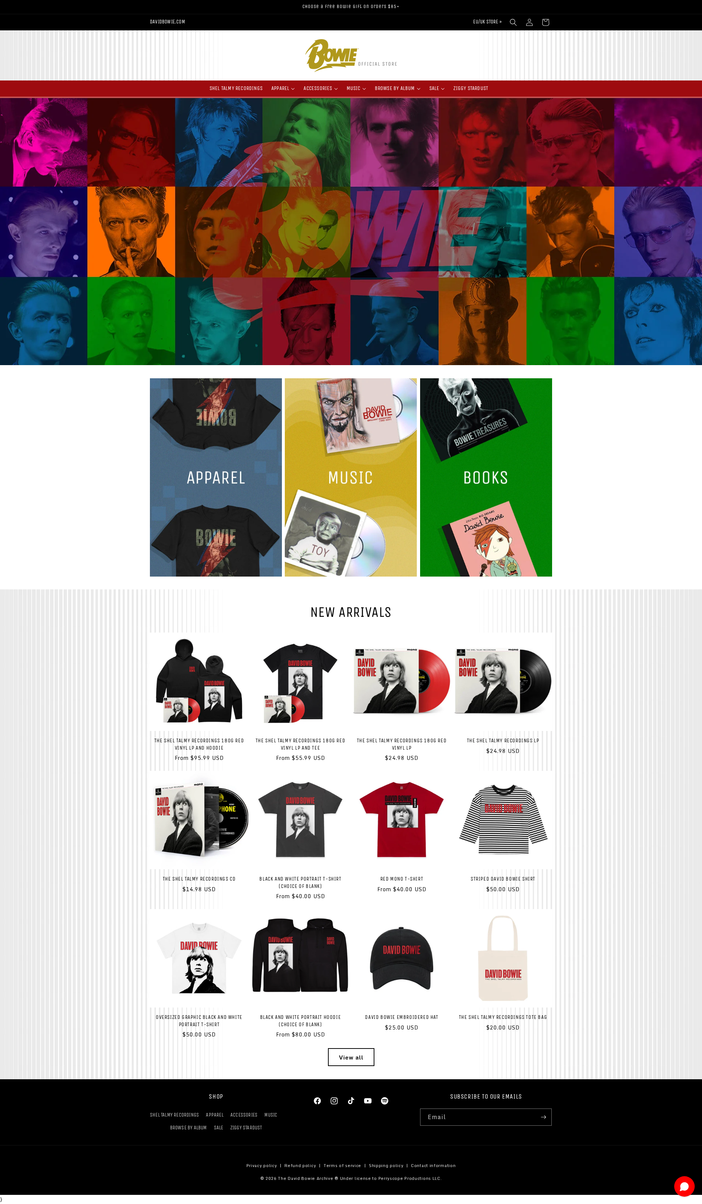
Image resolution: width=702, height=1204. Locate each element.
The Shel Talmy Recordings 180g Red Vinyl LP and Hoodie (199, 744)
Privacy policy (261, 1165)
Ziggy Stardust (246, 1128)
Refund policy (300, 1165)
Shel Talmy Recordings (174, 1115)
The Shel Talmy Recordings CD (199, 878)
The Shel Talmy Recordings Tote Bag (503, 1017)
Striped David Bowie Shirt (503, 878)
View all (351, 1057)
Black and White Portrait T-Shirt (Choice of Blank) (300, 882)
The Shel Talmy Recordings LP (503, 740)
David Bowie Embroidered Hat (401, 1017)
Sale (218, 1128)
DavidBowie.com (167, 22)
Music (270, 1115)
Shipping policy (386, 1165)
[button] (513, 22)
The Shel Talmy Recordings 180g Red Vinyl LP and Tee (300, 744)
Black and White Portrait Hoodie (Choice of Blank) (300, 1021)
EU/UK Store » (487, 22)
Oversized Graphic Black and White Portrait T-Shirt (199, 1021)
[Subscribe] (543, 1117)
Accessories (243, 1115)
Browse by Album (188, 1128)
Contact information (433, 1165)
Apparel (214, 1115)
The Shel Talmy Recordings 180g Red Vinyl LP (401, 744)
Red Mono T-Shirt (401, 878)
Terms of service (342, 1165)
